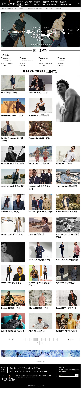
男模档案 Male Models (55, 3)
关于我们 (3, 369)
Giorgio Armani (7, 60)
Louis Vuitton (6, 58)
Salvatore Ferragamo (27, 60)
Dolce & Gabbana (7, 63)
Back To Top (41, 361)
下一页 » (70, 339)
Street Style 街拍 (49, 8)
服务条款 (3, 367)
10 (49, 44)
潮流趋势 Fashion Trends (46, 3)
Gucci (41, 60)
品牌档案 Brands (29, 3)
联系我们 (3, 371)
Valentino (62, 58)
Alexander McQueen (46, 63)
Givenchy (24, 58)
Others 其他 (58, 8)
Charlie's (42, 66)
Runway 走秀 (21, 8)
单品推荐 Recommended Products (65, 3)
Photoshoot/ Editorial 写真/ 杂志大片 (35, 8)
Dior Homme (44, 58)
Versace (23, 63)
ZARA (4, 66)
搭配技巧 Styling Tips (37, 3)
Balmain (61, 63)
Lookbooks (20, 3)
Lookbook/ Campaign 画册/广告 (9, 8)
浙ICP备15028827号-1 (32, 377)
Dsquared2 (62, 60)
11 (42, 343)
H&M (23, 66)
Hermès (61, 66)
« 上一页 (11, 339)
